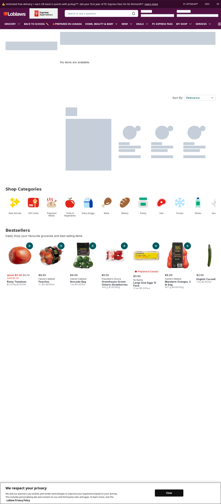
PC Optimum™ (190, 4)
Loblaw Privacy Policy (18, 500)
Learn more (151, 4)
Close (169, 492)
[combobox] (101, 13)
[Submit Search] (133, 13)
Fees (207, 4)
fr (218, 4)
